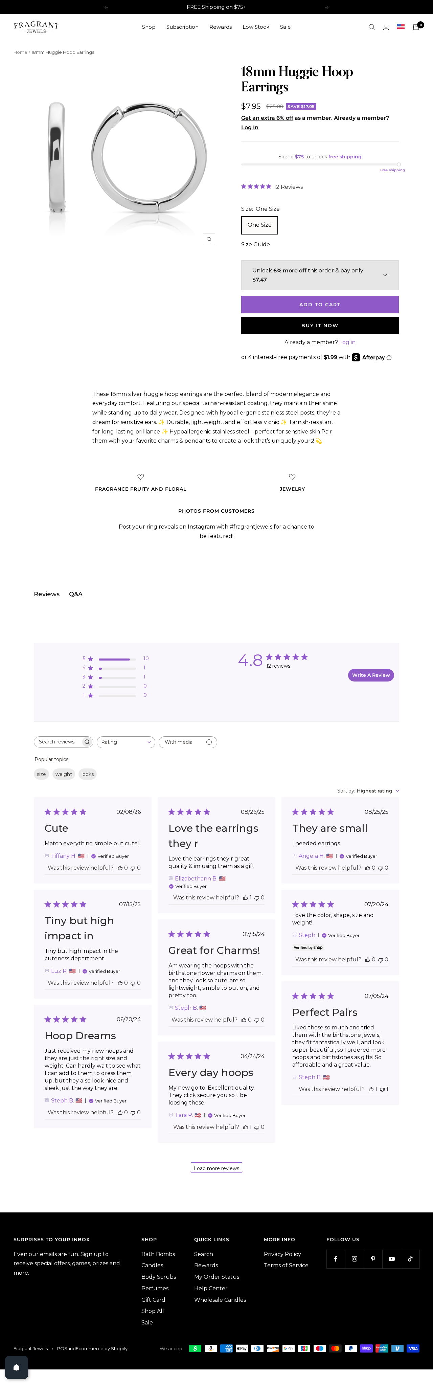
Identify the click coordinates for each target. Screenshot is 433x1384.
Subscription (182, 27)
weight (63, 774)
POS (62, 1348)
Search (203, 1254)
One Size (260, 225)
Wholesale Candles (220, 1300)
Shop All (152, 1311)
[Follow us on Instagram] (354, 1259)
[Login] (386, 27)
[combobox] (126, 742)
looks (88, 774)
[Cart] (416, 27)
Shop (149, 27)
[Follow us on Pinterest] (373, 1259)
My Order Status (216, 1277)
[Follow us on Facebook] (335, 1259)
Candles (152, 1265)
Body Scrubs (158, 1277)
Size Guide (255, 244)
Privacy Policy (282, 1254)
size (41, 774)
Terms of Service (286, 1265)
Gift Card (153, 1300)
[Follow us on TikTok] (410, 1259)
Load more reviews (216, 1168)
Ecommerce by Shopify (102, 1348)
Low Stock (256, 27)
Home (20, 52)
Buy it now (320, 325)
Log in (347, 342)
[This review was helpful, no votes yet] (120, 868)
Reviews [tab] (47, 594)
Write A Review (371, 675)
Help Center (211, 1288)
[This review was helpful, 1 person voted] (245, 897)
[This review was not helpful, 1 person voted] (382, 1089)
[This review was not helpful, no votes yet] (133, 868)
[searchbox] (57, 742)
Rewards (220, 27)
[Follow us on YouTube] (391, 1259)
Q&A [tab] (76, 594)
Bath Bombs (158, 1254)
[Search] (372, 27)
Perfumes (154, 1288)
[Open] (16, 1367)
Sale (285, 27)
